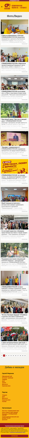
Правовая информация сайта (17, 432)
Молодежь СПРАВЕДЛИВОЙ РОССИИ (9, 414)
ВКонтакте (5, 384)
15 (13, 355)
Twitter (4, 382)
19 (22, 355)
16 (15, 355)
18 (20, 355)
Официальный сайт (7, 376)
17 (18, 355)
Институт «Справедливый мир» (10, 410)
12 (6, 355)
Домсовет (5, 419)
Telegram (4, 379)
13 (8, 355)
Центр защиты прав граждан (10, 412)
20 (24, 355)
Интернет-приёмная (7, 377)
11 (4, 355)
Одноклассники (6, 385)
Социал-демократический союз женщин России (10, 417)
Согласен (14, 436)
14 (11, 355)
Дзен (3, 381)
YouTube (4, 401)
